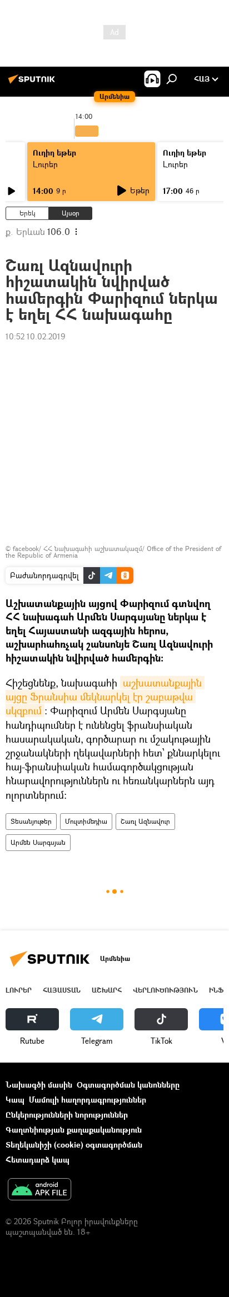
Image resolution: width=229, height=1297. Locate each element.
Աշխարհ (107, 990)
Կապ (15, 1099)
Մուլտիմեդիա (86, 821)
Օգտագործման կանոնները (128, 1084)
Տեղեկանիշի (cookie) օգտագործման (74, 1144)
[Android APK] (39, 1190)
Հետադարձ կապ (37, 1159)
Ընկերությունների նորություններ (67, 1114)
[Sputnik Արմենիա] (33, 83)
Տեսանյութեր (31, 821)
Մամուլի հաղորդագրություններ (87, 1099)
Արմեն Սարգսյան (38, 842)
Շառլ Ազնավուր (145, 821)
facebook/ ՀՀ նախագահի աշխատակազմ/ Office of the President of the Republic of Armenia (113, 552)
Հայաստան (62, 990)
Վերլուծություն (165, 990)
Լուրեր (45, 164)
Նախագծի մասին (39, 1084)
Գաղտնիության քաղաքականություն (74, 1129)
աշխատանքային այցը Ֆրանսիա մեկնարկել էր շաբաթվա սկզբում (105, 696)
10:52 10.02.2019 (35, 336)
